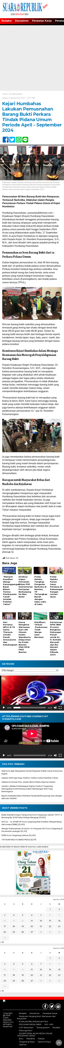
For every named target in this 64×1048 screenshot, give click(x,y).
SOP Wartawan (26, 1027)
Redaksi (6, 20)
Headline (30, 1039)
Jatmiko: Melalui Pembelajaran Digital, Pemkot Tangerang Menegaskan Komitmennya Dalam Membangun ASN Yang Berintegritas (27, 789)
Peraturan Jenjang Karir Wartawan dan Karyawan (36, 1017)
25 (14, 932)
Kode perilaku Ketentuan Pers (33, 1021)
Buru (21, 1039)
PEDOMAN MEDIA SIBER (30, 1024)
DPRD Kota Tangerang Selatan (14, 835)
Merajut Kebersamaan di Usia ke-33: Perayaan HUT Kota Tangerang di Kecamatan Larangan (32, 830)
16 (59, 921)
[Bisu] (55, 707)
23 (59, 926)
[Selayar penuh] (60, 707)
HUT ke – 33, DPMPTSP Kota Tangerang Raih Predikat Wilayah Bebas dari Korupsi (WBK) (31, 823)
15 (50, 921)
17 (5, 926)
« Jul (2, 942)
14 (41, 921)
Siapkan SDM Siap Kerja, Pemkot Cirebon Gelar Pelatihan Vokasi (29, 778)
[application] (32, 693)
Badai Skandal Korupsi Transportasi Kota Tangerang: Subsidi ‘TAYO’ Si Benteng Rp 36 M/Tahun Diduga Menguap (31, 816)
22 (50, 926)
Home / (5, 94)
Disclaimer (22, 20)
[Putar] (3, 707)
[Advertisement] (32, 57)
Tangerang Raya (27, 1042)
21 (41, 926)
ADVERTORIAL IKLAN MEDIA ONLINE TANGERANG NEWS (34, 1034)
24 (5, 932)
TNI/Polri (23, 1045)
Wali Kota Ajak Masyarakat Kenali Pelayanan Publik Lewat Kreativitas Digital (32, 772)
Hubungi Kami (25, 1030)
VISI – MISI (48, 1024)
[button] (32, 693)
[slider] (30, 707)
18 (14, 926)
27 (32, 932)
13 (32, 921)
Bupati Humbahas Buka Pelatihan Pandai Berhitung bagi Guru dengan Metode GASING (31, 797)
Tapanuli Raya (44, 1042)
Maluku (41, 1039)
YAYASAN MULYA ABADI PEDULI (16, 839)
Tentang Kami (43, 1027)
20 (32, 926)
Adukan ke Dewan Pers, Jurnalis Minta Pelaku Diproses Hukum (28, 782)
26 (23, 932)
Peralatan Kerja (42, 20)
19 (23, 926)
